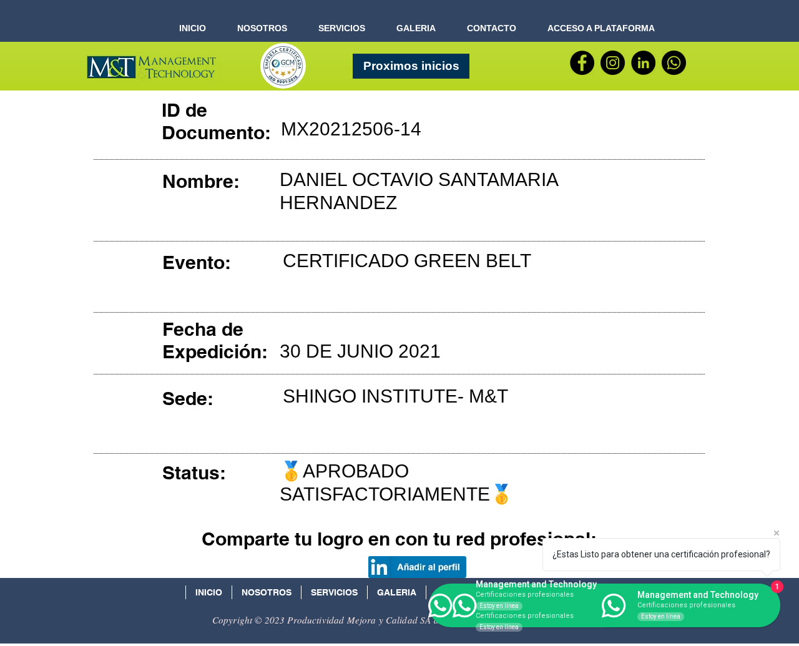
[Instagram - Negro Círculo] (612, 63)
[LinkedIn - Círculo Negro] (643, 63)
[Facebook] (582, 63)
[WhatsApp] (674, 63)
